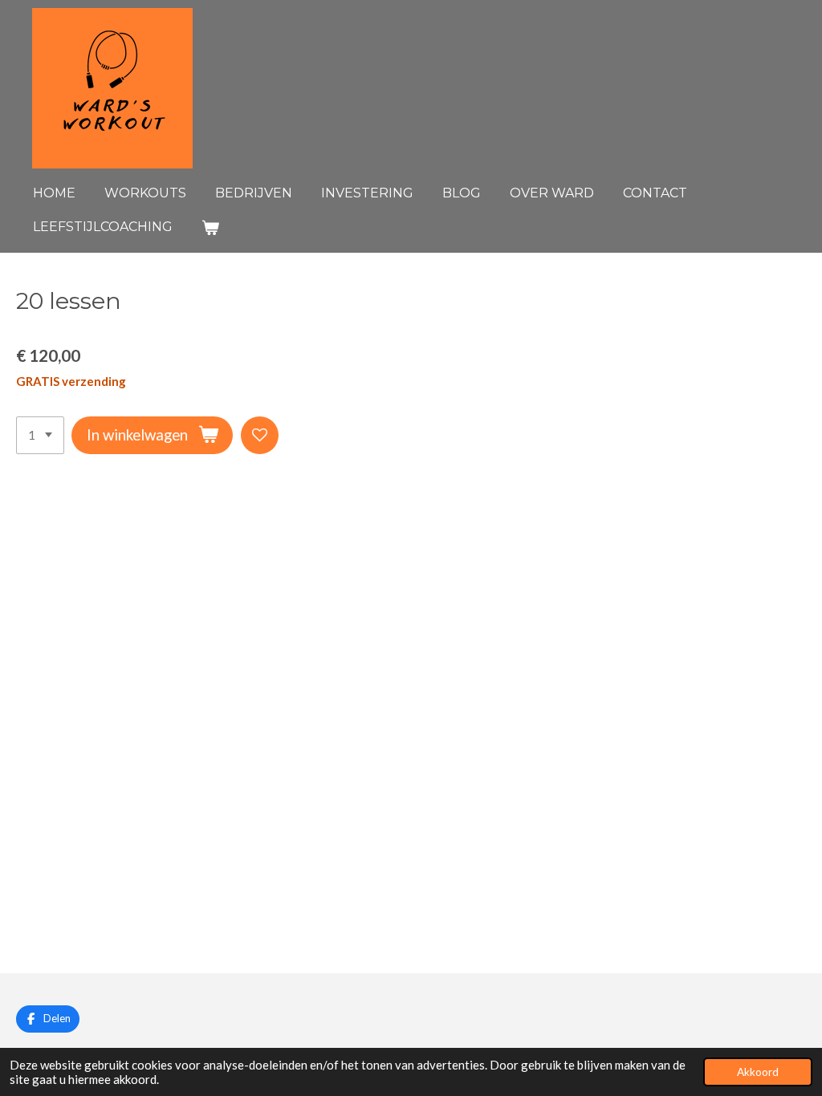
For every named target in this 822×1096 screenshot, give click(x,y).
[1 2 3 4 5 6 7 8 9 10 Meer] (40, 435)
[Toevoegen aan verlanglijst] (260, 435)
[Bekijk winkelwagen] (210, 227)
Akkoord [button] (758, 1072)
